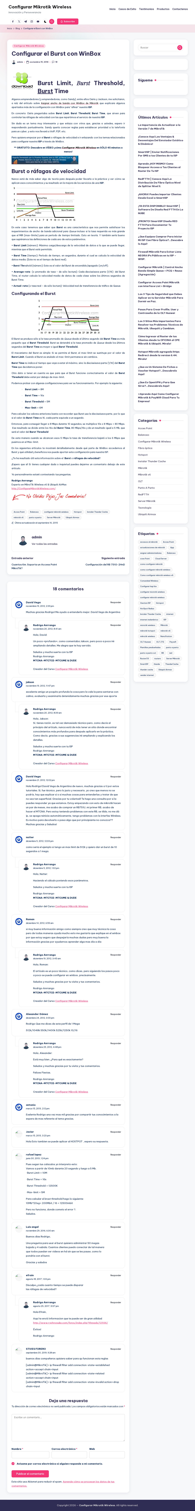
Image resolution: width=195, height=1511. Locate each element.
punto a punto (35, 517)
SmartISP (144, 664)
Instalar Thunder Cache (97, 512)
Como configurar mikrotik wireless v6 (156, 575)
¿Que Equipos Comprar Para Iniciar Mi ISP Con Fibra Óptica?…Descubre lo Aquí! (160, 240)
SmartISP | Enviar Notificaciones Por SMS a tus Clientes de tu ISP (158, 153)
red (170, 653)
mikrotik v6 (19, 517)
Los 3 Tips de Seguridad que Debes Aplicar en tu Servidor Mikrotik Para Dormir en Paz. (160, 298)
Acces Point (19, 512)
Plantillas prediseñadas (150, 647)
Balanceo (34, 512)
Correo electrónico (64, 1449)
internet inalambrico (149, 619)
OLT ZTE (160, 642)
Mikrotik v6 (144, 474)
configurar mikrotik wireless (56, 512)
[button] (67, 21)
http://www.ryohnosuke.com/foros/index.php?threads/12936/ (70, 1322)
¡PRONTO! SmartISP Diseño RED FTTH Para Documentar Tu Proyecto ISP (157, 225)
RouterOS (144, 658)
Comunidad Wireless (149, 580)
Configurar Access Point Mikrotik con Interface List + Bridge (158, 284)
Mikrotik (142, 468)
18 (56, 62)
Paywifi (173, 642)
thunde (157, 664)
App (172, 547)
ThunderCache (171, 664)
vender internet (147, 675)
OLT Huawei (145, 642)
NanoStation (166, 636)
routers (157, 658)
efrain (30, 1275)
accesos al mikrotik (149, 542)
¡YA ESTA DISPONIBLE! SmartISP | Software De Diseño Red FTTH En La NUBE (160, 209)
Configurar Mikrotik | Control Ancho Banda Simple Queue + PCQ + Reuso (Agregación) (160, 271)
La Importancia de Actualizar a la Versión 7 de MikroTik (159, 126)
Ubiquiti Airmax (72, 517)
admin (37, 537)
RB (162, 653)
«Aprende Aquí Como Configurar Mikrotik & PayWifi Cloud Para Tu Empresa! (158, 397)
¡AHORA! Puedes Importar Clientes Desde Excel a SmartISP (159, 196)
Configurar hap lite (148, 586)
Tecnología (144, 507)
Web (92, 1449)
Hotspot (78, 512)
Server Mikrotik (53, 517)
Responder (115, 602)
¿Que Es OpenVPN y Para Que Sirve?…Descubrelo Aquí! (156, 384)
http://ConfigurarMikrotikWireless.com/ (34, 488)
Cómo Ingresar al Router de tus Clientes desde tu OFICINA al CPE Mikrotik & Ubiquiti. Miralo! (159, 340)
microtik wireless (147, 625)
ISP (165, 619)
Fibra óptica (145, 448)
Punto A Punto (146, 487)
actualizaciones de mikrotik (152, 547)
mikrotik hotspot (147, 630)
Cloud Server (161, 558)
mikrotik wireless (147, 636)
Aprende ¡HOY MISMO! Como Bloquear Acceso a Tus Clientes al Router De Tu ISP (159, 167)
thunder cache (146, 669)
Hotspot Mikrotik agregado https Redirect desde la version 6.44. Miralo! (158, 355)
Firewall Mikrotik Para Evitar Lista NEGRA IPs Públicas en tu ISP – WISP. (159, 255)
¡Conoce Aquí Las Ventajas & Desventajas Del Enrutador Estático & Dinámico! (160, 140)
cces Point (145, 558)
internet (169, 614)
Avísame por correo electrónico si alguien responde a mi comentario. (60, 1463)
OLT (140, 481)
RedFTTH (143, 494)
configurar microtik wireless (152, 592)
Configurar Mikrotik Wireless (40, 7)
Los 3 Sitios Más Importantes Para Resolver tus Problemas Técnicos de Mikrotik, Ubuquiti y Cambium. (160, 325)
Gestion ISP (145, 603)
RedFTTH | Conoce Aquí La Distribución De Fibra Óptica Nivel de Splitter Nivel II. (159, 182)
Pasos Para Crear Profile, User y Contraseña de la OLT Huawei (158, 311)
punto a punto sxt (148, 653)
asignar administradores (151, 553)
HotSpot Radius (147, 608)
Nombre (17, 1449)
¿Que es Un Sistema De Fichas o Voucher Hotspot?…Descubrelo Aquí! (157, 370)
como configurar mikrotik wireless (155, 569)
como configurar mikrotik (151, 564)
